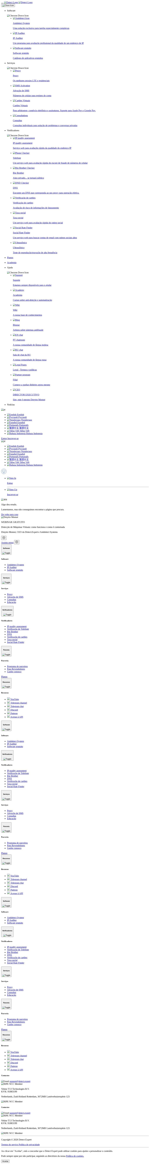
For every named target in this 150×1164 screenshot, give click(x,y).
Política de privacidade (29, 1144)
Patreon (14, 713)
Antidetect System (15, 564)
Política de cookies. (75, 1156)
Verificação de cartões (17, 637)
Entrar (4, 438)
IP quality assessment (17, 626)
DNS (9, 634)
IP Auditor (12, 567)
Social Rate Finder (15, 642)
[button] (78, 13)
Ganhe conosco (14, 671)
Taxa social (12, 639)
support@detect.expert (20, 1081)
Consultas (11, 599)
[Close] (8, 5)
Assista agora (7, 542)
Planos (4, 676)
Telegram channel (18, 703)
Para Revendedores (16, 669)
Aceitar (5, 1161)
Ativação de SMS (15, 597)
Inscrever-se (13, 438)
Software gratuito (15, 570)
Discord (14, 710)
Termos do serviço (10, 1144)
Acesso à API (16, 717)
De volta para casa (9, 514)
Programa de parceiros (17, 666)
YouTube (14, 699)
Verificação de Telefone (18, 629)
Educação (11, 602)
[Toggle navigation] (2, 3)
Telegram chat (17, 706)
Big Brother (12, 631)
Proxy (10, 594)
